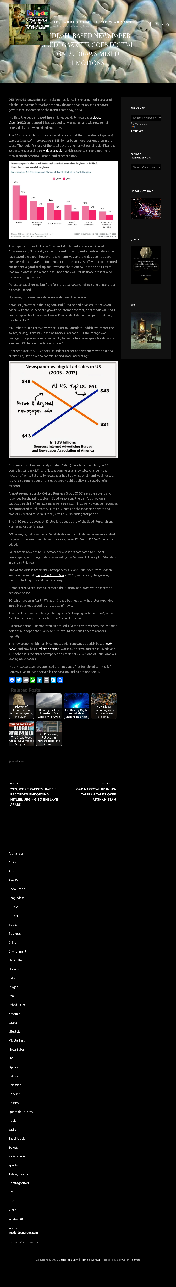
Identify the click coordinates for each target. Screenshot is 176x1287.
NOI (11, 1058)
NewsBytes (16, 1049)
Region (13, 1120)
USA (11, 1201)
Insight (13, 987)
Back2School (17, 889)
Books (13, 924)
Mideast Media (53, 150)
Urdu (12, 1192)
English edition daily (50, 575)
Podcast (14, 1094)
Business (15, 933)
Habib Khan (16, 960)
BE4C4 (13, 915)
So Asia (14, 1147)
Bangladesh (17, 898)
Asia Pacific (16, 880)
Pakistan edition (48, 648)
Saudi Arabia (17, 1138)
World (13, 1227)
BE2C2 (13, 906)
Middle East (19, 761)
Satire (13, 1129)
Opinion (14, 1067)
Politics (14, 1103)
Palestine (15, 1085)
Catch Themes (131, 1259)
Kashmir (14, 1013)
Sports (13, 1165)
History (14, 969)
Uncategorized (19, 1183)
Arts (11, 871)
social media (17, 1156)
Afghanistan (17, 853)
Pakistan (14, 1076)
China (12, 942)
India (12, 978)
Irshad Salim (17, 1005)
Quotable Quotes (21, 1111)
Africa (13, 862)
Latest (13, 1022)
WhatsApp (16, 1218)
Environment (17, 951)
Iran (11, 996)
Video (13, 1209)
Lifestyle (15, 1031)
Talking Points (18, 1174)
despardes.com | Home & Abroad (92, 22)
